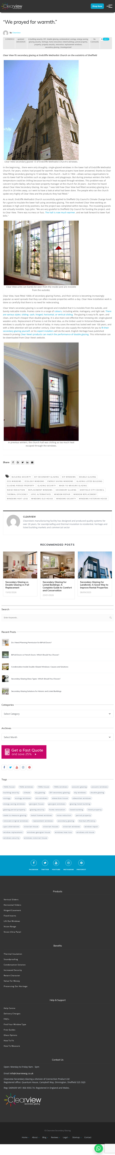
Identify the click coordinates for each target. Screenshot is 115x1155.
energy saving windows (60, 481)
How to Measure (12, 1046)
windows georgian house (38, 832)
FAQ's (6, 1019)
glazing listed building (89, 481)
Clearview (16, 32)
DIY (44, 39)
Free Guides (9, 1029)
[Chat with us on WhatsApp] (98, 1148)
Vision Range (10, 926)
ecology (73, 39)
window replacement (85, 494)
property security (48, 44)
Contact (87, 1137)
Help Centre (9, 1008)
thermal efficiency (17, 494)
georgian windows (57, 804)
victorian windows (71, 826)
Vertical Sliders (11, 899)
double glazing (53, 39)
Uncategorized (65, 47)
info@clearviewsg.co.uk (21, 1073)
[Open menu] (108, 6)
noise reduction (16, 490)
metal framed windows (41, 815)
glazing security (35, 42)
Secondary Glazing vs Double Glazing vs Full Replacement (17, 585)
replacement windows (73, 44)
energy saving (82, 39)
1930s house (43, 787)
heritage (45, 42)
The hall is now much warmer (60, 212)
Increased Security (13, 970)
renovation (60, 44)
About (35, 1137)
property (37, 44)
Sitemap (76, 1137)
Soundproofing (11, 959)
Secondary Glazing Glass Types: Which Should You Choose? (35, 679)
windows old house (42, 498)
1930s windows (61, 787)
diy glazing (40, 792)
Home (24, 1137)
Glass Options (10, 1035)
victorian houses (50, 826)
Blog (44, 1137)
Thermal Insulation (13, 954)
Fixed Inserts (10, 915)
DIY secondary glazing (46, 477)
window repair (62, 494)
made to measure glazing (73, 485)
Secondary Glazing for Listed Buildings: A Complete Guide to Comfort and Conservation (57, 586)
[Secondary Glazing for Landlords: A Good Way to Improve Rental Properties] (95, 565)
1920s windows (26, 787)
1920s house (9, 787)
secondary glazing (52, 47)
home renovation (55, 42)
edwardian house (60, 798)
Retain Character (12, 975)
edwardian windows (82, 798)
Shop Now (97, 6)
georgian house (36, 804)
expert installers (45, 331)
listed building (76, 809)
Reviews (54, 1137)
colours (58, 311)
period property (81, 42)
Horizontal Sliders (12, 905)
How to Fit (9, 1040)
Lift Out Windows (12, 921)
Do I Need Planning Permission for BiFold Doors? (31, 642)
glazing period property (20, 485)
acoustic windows (99, 787)
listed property (95, 809)
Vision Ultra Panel (12, 932)
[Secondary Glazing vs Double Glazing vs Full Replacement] (20, 565)
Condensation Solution (15, 964)
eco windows (14, 481)
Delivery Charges (12, 1013)
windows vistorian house (93, 498)
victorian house (31, 826)
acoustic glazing (79, 787)
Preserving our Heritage (16, 986)
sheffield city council (92, 490)
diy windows (69, 477)
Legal (65, 1137)
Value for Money (12, 981)
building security (36, 39)
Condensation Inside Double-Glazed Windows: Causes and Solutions (39, 667)
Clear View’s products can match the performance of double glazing (55, 334)
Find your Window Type (15, 1024)
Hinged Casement (12, 910)
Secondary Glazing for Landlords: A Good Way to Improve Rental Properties (94, 585)
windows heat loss (17, 498)
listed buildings (68, 42)
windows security (66, 498)
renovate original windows (15, 821)
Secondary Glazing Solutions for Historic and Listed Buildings (36, 691)
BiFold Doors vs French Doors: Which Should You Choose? (35, 655)
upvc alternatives (41, 494)
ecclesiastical (64, 39)
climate (27, 792)
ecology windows (34, 481)
